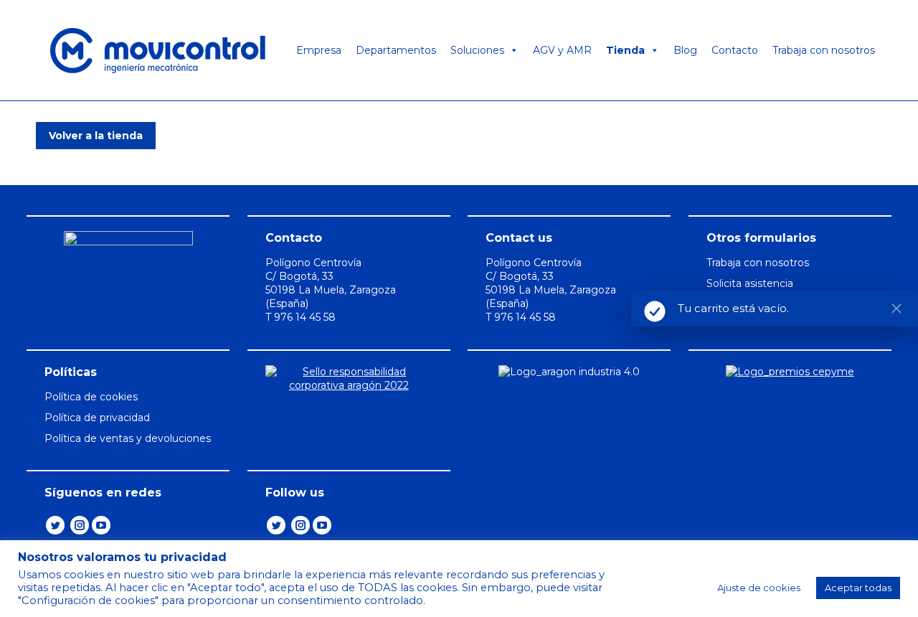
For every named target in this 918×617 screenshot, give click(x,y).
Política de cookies (91, 396)
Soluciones (477, 50)
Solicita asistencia (749, 283)
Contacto (734, 50)
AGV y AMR (562, 50)
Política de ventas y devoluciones (127, 438)
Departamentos (396, 50)
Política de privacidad (97, 417)
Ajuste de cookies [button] (758, 587)
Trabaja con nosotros (823, 50)
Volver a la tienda (96, 135)
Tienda (625, 50)
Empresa (318, 50)
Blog (685, 50)
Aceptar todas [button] (858, 587)
